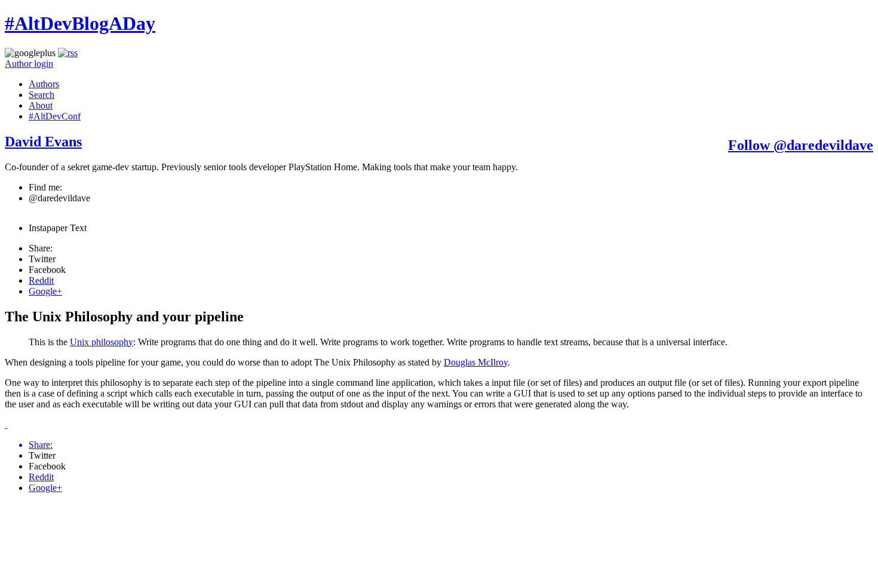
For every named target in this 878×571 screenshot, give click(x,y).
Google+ (45, 291)
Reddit (41, 280)
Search (41, 95)
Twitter (42, 259)
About (41, 105)
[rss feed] (68, 53)
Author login (29, 64)
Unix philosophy (101, 342)
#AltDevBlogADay (80, 23)
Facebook (47, 270)
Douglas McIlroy (476, 362)
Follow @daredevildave (800, 145)
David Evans (43, 141)
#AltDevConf (55, 116)
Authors (44, 84)
